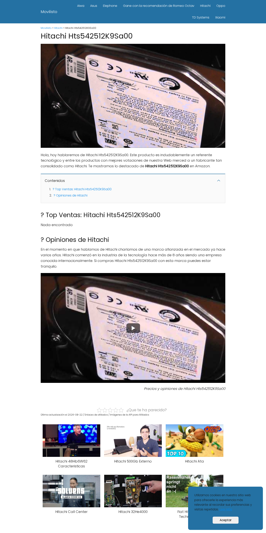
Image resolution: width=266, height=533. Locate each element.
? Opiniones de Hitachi (70, 195)
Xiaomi (220, 17)
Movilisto (49, 11)
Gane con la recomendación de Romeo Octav (158, 6)
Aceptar (226, 520)
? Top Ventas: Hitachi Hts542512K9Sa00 (82, 189)
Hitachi (205, 6)
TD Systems (200, 17)
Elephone (110, 6)
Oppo (220, 6)
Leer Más (225, 509)
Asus (93, 6)
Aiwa (80, 6)
